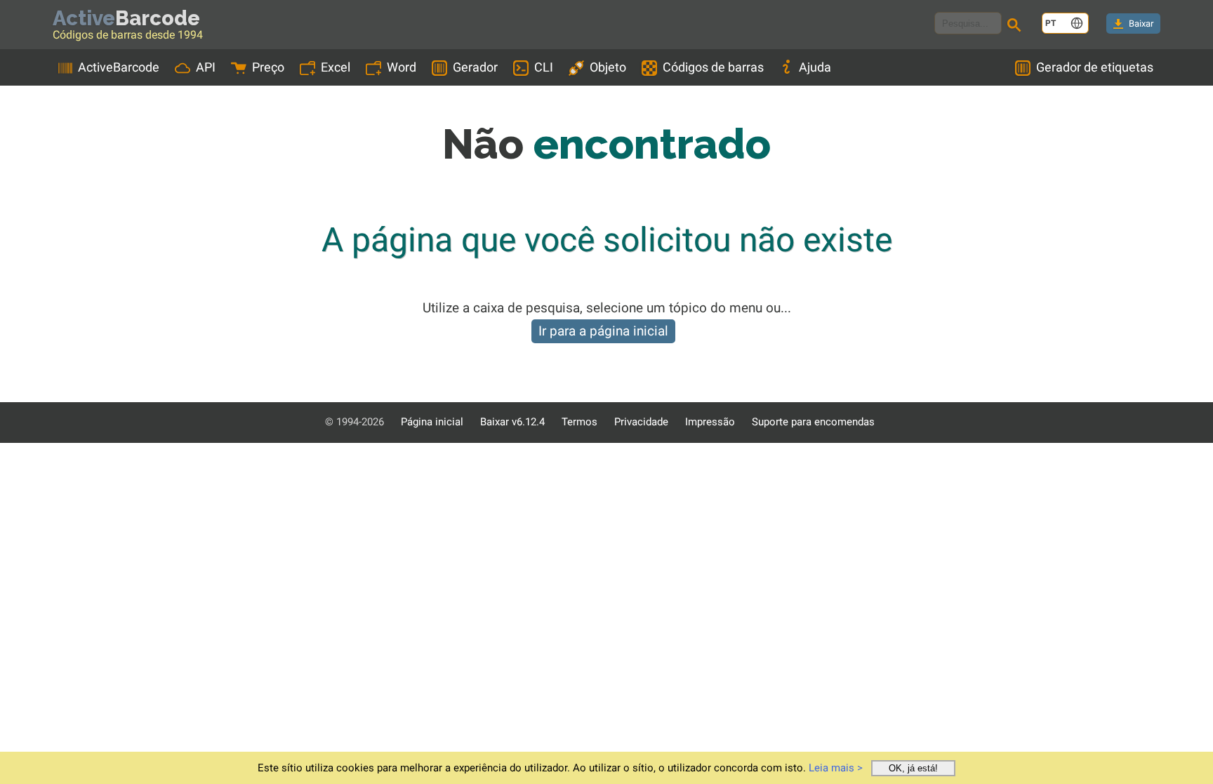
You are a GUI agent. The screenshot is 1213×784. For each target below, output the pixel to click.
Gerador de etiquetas (1094, 67)
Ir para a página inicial (603, 331)
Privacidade (641, 422)
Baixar (1141, 23)
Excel (335, 67)
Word (401, 67)
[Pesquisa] (1016, 27)
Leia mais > (836, 768)
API (206, 67)
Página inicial (432, 422)
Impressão (710, 422)
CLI (543, 67)
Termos (579, 422)
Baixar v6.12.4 (512, 422)
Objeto (608, 67)
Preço (268, 67)
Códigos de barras (713, 67)
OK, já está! (913, 768)
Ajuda (815, 67)
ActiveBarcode (118, 67)
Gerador (475, 67)
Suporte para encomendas (813, 422)
